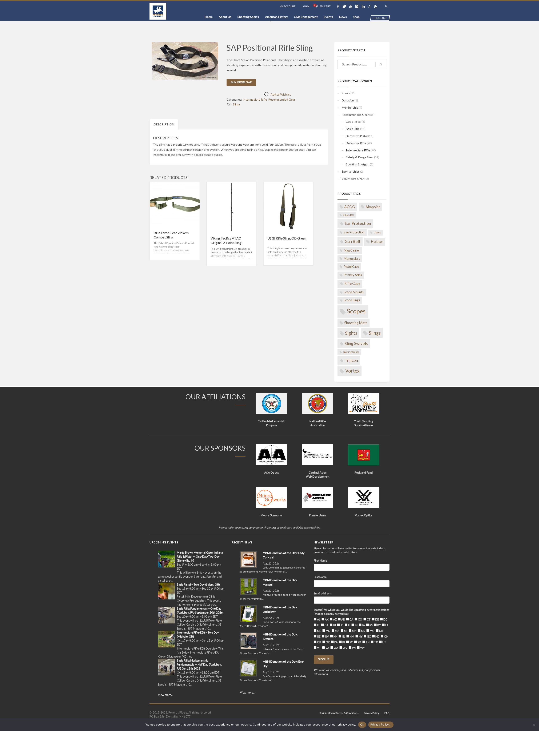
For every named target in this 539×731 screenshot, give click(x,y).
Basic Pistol (353, 121)
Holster (377, 241)
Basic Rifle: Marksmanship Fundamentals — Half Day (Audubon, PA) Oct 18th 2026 (199, 664)
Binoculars (348, 214)
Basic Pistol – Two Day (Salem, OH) (198, 584)
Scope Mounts (354, 292)
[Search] (380, 64)
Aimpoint (373, 207)
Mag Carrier (352, 250)
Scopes (356, 311)
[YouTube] (350, 6)
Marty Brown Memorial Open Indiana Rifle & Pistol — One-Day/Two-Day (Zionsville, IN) (200, 556)
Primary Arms (353, 275)
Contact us (272, 527)
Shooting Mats (355, 323)
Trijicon (351, 360)
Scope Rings (352, 300)
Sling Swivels (356, 343)
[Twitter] (344, 6)
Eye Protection (354, 232)
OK (362, 724)
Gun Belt (352, 241)
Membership (350, 107)
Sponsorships (351, 171)
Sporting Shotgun (357, 164)
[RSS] (376, 6)
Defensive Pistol (357, 136)
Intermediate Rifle (255, 99)
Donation (348, 100)
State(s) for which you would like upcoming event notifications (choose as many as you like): (351, 611)
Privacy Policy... (380, 724)
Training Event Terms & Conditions (339, 713)
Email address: (322, 593)
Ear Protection (358, 223)
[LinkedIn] (363, 6)
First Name (320, 560)
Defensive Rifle (356, 143)
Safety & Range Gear (360, 157)
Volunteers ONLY (353, 178)
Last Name (320, 577)
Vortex (352, 371)
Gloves (377, 232)
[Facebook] (338, 6)
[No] (534, 725)
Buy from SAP (241, 82)
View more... (165, 694)
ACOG (349, 207)
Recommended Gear (281, 99)
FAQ (387, 713)
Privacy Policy (371, 713)
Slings (237, 104)
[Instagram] (357, 6)
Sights (351, 333)
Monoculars (352, 258)
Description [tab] (164, 124)
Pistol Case (351, 266)
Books (346, 93)
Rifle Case (352, 283)
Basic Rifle (353, 128)
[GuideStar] (369, 6)
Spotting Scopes (351, 351)
